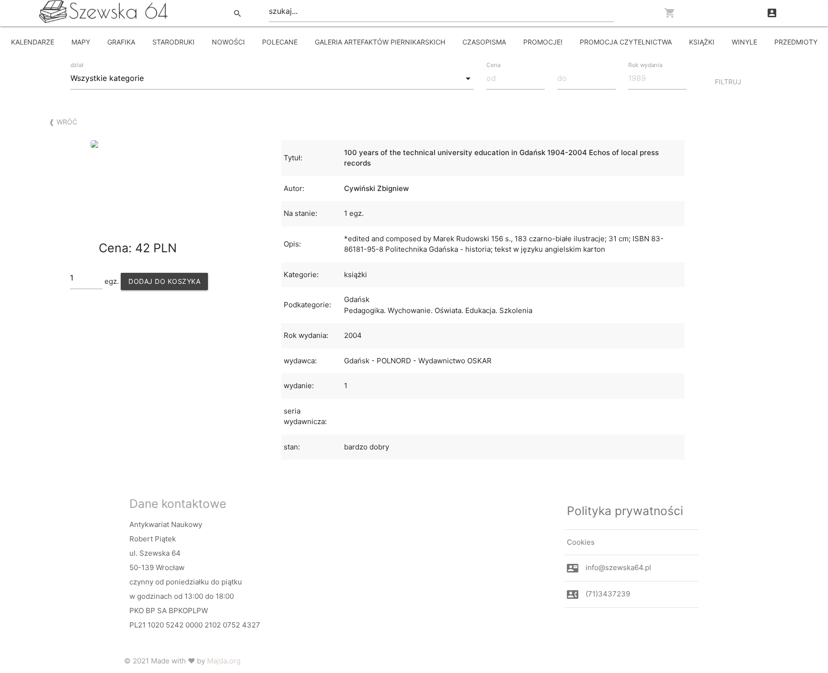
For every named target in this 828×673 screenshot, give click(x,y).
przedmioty (795, 42)
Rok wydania (645, 64)
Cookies (581, 542)
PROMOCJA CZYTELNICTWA (626, 42)
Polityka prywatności (625, 511)
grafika (121, 42)
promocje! (543, 42)
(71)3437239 (608, 593)
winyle (744, 42)
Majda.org (224, 660)
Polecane (280, 42)
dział (76, 64)
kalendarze (32, 42)
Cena (493, 64)
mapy (80, 42)
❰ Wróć (63, 122)
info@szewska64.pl (618, 567)
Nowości (228, 42)
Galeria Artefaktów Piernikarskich (380, 42)
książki (701, 42)
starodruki (173, 42)
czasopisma (484, 42)
